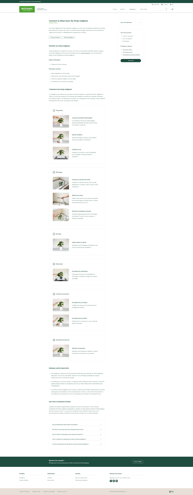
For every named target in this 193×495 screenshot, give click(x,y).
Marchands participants (81, 480)
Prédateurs (22, 478)
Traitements (132, 9)
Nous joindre (143, 9)
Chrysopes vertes (127, 49)
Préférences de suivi (62, 491)
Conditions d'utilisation (24, 491)
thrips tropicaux (85, 53)
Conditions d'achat (36, 491)
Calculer (130, 60)
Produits (122, 9)
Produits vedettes (23, 480)
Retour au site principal (81, 478)
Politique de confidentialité (49, 491)
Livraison (49, 478)
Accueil (115, 9)
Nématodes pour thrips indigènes (131, 54)
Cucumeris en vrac (128, 52)
